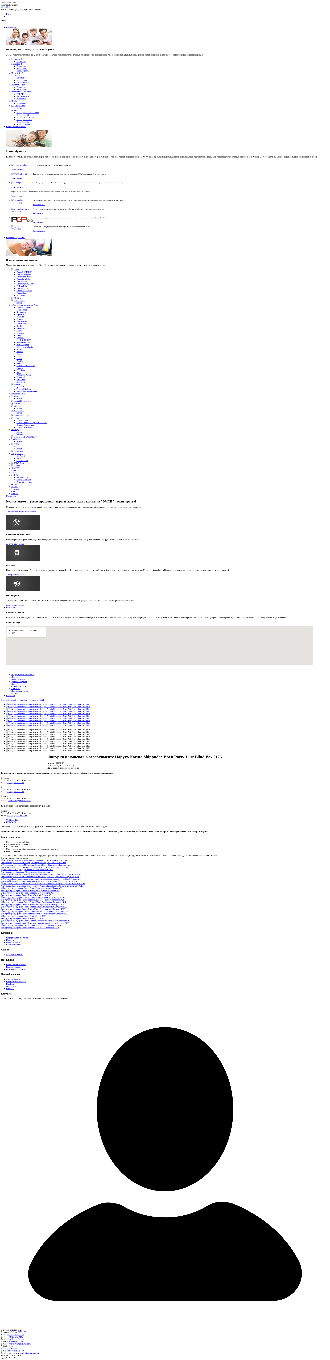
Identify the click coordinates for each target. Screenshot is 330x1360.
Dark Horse (21, 324)
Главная (4, 700)
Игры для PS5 (22, 122)
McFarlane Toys (18, 394)
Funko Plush (21, 281)
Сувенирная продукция (25, 700)
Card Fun (15, 491)
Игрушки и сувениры (15, 238)
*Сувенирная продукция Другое (25, 305)
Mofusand (20, 379)
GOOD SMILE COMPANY (26, 437)
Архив (19, 303)
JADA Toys (19, 463)
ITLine (13, 1358)
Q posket (20, 387)
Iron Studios (16, 439)
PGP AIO (20, 94)
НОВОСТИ (11, 822)
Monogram (21, 328)
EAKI (19, 356)
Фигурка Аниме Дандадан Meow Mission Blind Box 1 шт (26, 872)
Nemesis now (19, 300)
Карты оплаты (22, 71)
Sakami (19, 354)
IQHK (19, 326)
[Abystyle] (12, 298)
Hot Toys (15, 430)
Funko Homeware (23, 277)
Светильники (22, 460)
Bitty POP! (21, 295)
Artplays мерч (17, 454)
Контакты (15, 688)
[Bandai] (12, 384)
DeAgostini (18, 451)
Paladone (17, 406)
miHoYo (14, 475)
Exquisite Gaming (21, 415)
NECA (17, 444)
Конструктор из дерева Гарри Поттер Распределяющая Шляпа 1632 (30, 890)
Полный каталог (13, 967)
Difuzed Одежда (23, 420)
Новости (15, 677)
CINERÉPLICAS (23, 340)
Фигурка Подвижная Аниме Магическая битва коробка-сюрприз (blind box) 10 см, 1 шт (39, 881)
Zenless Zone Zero (24, 482)
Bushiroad (20, 377)
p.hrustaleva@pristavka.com (19, 801)
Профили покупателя (11, 985)
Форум (14, 693)
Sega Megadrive (18, 106)
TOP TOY (20, 370)
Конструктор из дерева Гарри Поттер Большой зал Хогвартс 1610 (30, 928)
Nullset (19, 358)
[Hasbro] (12, 466)
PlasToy (14, 396)
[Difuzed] (12, 418)
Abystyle (17, 298)
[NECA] (12, 444)
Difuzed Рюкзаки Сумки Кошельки (31, 423)
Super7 (14, 446)
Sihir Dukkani (17, 434)
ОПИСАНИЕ (12, 820)
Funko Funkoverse (24, 291)
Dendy (14, 101)
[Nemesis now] (12, 300)
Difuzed (17, 418)
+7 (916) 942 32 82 (15, 1337)
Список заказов (13, 979)
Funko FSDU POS (24, 272)
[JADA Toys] (12, 463)
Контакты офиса (13, 945)
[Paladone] (12, 406)
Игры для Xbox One (25, 117)
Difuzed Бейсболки (24, 427)
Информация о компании (22, 675)
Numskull (20, 349)
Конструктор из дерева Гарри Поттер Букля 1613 (22, 918)
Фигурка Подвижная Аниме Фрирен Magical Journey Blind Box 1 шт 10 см (33, 863)
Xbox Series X (17, 73)
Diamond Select (17, 410)
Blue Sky (15, 494)
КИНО (19, 458)
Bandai (17, 384)
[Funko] (12, 270)
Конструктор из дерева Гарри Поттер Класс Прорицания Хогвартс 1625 (32, 900)
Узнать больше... (17, 170)
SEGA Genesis (22, 96)
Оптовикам (11, 496)
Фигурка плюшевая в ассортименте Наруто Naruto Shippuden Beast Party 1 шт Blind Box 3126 (42, 886)
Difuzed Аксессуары (25, 425)
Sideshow (20, 338)
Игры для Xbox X (24, 120)
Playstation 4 (16, 64)
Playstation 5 (16, 59)
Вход (8, 14)
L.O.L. (14, 470)
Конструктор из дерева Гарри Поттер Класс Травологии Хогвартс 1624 (32, 904)
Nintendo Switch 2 (24, 124)
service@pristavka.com (29, 1353)
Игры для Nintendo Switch (27, 113)
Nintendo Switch (18, 85)
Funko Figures (22, 288)
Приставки (21, 61)
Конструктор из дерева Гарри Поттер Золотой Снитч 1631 (26, 895)
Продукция (11, 27)
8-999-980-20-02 (16, 1341)
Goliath (14, 484)
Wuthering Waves (23, 375)
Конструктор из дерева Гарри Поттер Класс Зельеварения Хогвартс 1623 (33, 909)
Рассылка (10, 989)
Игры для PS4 (22, 115)
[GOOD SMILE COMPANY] (12, 437)
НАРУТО (20, 456)
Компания (10, 607)
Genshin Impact (22, 477)
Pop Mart (20, 361)
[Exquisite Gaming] (12, 415)
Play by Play (21, 321)
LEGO (14, 473)
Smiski (19, 363)
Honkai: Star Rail (23, 480)
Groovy (19, 319)
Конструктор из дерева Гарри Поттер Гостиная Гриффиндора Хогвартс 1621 (34, 914)
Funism (19, 368)
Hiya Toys (15, 403)
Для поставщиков (19, 682)
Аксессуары (21, 68)
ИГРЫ (14, 110)
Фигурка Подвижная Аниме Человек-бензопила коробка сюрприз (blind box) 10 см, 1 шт (40, 876)
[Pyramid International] (12, 401)
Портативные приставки (22, 92)
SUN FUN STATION (25, 365)
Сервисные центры (19, 686)
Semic (19, 331)
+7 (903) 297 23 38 (18, 1332)
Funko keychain (23, 279)
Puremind (15, 489)
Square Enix (21, 314)
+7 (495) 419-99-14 (9, 1348)
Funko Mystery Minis (25, 284)
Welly (18, 335)
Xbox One (15, 75)
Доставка (15, 684)
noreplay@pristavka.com (17, 815)
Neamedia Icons (23, 342)
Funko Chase (21, 293)
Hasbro (17, 466)
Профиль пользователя (16, 982)
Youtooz (19, 352)
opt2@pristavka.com (15, 782)
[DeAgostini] (12, 451)
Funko (16, 270)
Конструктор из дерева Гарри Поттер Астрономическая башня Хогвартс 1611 (35, 923)
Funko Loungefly (23, 274)
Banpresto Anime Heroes (26, 391)
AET (18, 372)
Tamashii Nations (23, 389)
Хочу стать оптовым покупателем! (21, 511)
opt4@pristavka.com (15, 792)
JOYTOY (15, 468)
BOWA (14, 487)
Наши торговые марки (16, 126)
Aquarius (20, 317)
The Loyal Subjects (24, 307)
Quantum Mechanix (24, 347)
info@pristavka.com (15, 1351)
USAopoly (20, 333)
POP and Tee (21, 286)
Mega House (21, 310)
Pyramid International (22, 401)
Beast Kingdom (22, 345)
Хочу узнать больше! (15, 544)
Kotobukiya (21, 312)
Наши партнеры (18, 679)
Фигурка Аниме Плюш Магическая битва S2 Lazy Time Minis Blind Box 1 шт (35, 867)
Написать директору (20, 691)
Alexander (20, 382)
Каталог (11, 700)
